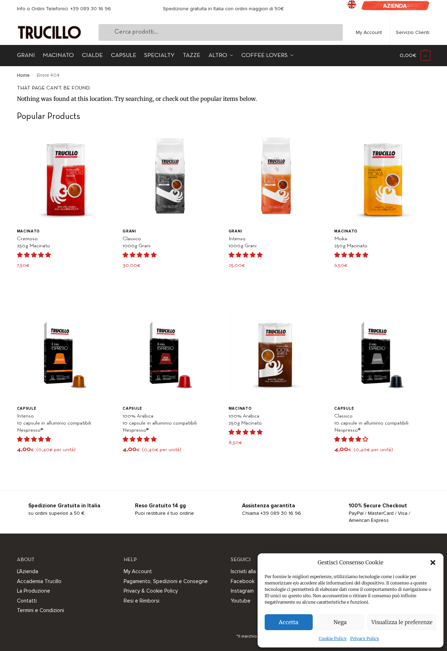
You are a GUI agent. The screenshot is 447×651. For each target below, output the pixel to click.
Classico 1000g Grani (137, 242)
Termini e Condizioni (40, 610)
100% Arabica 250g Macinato (245, 420)
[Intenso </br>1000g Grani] (276, 176)
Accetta (288, 622)
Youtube (241, 601)
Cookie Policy (333, 638)
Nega (340, 622)
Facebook (242, 581)
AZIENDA (395, 6)
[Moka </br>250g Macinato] (382, 176)
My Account (369, 32)
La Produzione (33, 591)
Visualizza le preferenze (402, 622)
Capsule (26, 408)
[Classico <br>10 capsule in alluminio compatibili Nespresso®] (382, 354)
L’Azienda (27, 571)
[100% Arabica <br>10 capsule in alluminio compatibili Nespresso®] (170, 354)
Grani (129, 231)
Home (23, 75)
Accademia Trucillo (39, 581)
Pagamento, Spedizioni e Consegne (166, 581)
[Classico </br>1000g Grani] (170, 176)
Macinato (28, 231)
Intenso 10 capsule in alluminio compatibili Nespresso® (54, 423)
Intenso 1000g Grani (243, 242)
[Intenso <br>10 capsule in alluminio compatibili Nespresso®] (64, 354)
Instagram (242, 591)
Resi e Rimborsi (141, 601)
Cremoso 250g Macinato (33, 242)
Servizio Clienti (412, 32)
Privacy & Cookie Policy (151, 591)
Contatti (27, 601)
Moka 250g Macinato (350, 242)
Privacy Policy (364, 638)
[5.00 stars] (351, 254)
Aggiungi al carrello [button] (64, 281)
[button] (432, 562)
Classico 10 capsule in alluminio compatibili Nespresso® (371, 423)
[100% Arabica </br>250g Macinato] (276, 354)
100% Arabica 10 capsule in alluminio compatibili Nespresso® (160, 423)
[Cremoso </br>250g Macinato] (64, 176)
